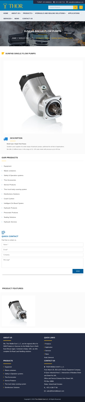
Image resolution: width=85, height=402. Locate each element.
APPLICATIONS (73, 13)
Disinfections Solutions (12, 387)
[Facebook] (81, 7)
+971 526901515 (47, 2)
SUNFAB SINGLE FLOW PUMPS (62, 38)
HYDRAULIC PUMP (42, 38)
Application (48, 347)
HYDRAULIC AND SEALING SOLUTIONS (50, 13)
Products (48, 344)
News (16, 18)
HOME (5, 13)
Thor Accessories (10, 377)
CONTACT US (27, 18)
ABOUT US (16, 13)
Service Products (10, 380)
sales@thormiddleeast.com (76, 2)
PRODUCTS (27, 13)
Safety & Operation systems (13, 374)
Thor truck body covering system (15, 384)
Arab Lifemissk (49, 357)
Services (7, 18)
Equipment (8, 367)
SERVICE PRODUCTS (26, 38)
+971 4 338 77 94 (60, 2)
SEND (78, 271)
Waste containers (10, 370)
